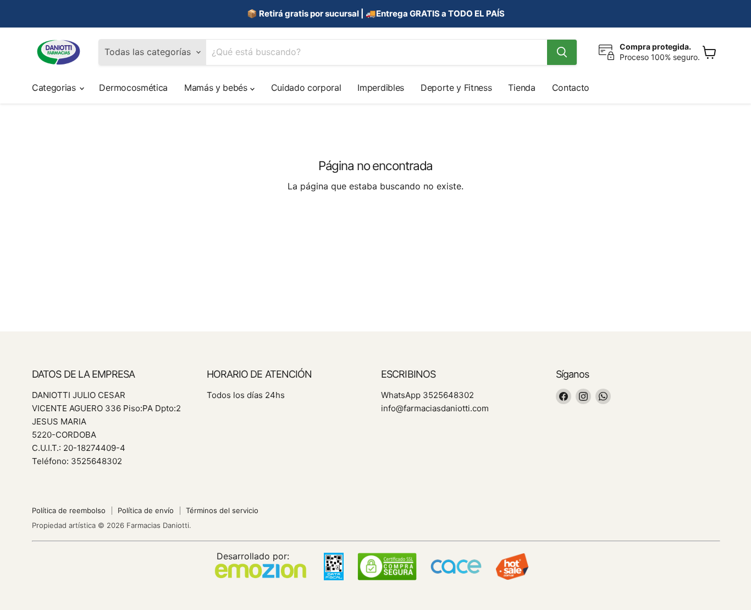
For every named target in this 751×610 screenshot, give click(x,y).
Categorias (55, 87)
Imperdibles (380, 87)
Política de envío (146, 510)
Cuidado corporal (306, 87)
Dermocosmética (133, 87)
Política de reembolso (69, 510)
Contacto (570, 87)
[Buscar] (562, 52)
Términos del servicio (222, 510)
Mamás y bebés (217, 87)
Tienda (521, 87)
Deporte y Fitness (456, 87)
